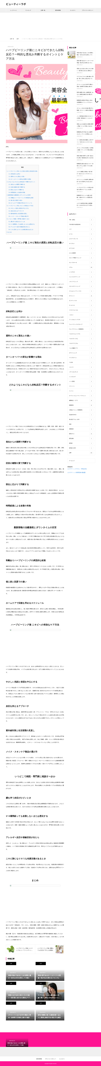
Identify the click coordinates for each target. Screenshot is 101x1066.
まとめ (9, 232)
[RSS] (7, 1063)
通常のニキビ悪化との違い (17, 176)
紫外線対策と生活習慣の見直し (18, 213)
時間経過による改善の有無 (17, 192)
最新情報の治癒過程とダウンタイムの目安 (19, 195)
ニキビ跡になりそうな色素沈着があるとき (21, 229)
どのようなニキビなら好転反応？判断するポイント (21, 181)
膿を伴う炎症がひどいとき (17, 221)
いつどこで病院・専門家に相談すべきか (18, 219)
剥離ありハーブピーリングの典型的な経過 (21, 197)
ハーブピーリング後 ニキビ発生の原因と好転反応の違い (22, 171)
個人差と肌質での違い (16, 200)
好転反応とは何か (14, 174)
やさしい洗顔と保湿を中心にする (19, 208)
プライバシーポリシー (87, 10)
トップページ (13, 10)
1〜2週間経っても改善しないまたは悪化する (22, 224)
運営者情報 (58, 10)
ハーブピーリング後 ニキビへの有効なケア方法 (20, 205)
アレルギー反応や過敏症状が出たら (19, 226)
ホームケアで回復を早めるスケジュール (20, 203)
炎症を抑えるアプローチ (16, 211)
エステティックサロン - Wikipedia (77, 469)
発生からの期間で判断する (17, 184)
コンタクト (73, 10)
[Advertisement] (50, 24)
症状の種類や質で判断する (17, 187)
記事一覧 (43, 10)
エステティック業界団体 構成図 (76, 472)
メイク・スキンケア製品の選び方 (19, 216)
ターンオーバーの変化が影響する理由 (20, 179)
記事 (11, 963)
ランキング (28, 10)
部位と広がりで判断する (16, 189)
